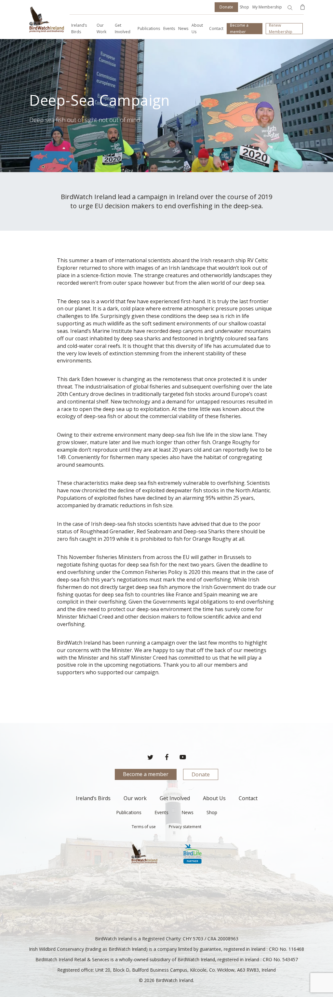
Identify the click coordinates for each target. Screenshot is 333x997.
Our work (135, 798)
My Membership (267, 7)
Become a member (145, 774)
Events (161, 812)
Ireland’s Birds (93, 798)
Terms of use (144, 826)
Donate (201, 774)
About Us (214, 798)
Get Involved (175, 798)
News (187, 812)
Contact (248, 798)
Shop (244, 7)
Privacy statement (185, 826)
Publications (128, 812)
